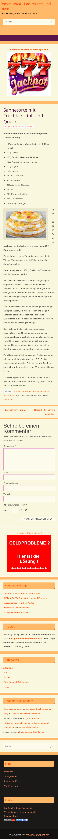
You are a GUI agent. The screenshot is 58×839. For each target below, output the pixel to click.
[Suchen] (51, 22)
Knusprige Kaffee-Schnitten (16, 612)
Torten (30, 127)
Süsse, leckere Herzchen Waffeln (19, 603)
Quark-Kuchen (32, 718)
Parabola (30, 835)
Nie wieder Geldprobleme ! (29, 533)
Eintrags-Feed (10, 776)
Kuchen (7, 677)
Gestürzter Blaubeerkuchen (38, 709)
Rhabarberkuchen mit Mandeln (44, 412)
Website (7, 494)
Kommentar (9, 446)
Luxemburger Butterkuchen (32, 732)
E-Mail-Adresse (11, 483)
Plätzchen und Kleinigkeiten (16, 682)
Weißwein (47, 391)
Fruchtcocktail (30, 391)
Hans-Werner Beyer (12, 709)
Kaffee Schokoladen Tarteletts (26, 713)
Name (6, 472)
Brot (5, 672)
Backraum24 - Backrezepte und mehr (26, 6)
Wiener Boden (9, 395)
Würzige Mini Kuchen (29, 727)
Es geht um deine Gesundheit (26, 638)
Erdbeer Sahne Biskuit (14, 410)
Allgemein (8, 668)
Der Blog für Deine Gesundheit (18, 808)
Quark (39, 391)
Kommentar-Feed (12, 781)
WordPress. (43, 835)
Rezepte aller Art (11, 816)
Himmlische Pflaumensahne (16, 607)
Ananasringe (19, 391)
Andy (5, 713)
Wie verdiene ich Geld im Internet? (20, 812)
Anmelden (8, 771)
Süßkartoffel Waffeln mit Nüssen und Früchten (25, 598)
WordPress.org (11, 786)
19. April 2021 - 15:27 (14, 127)
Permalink (7, 399)
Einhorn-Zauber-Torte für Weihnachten (21, 593)
